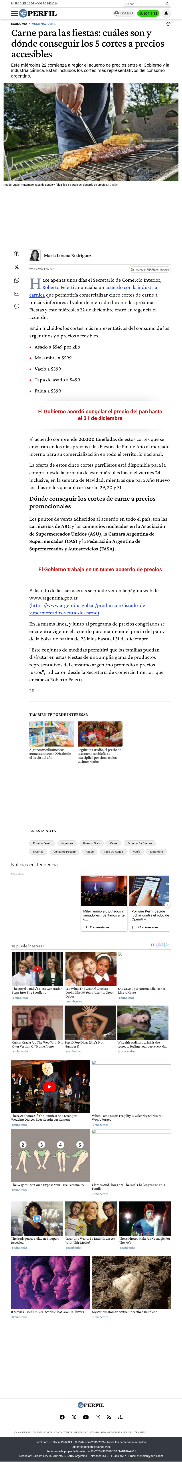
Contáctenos (63, 1432)
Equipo (94, 1432)
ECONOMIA (19, 24)
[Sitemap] (120, 1417)
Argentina (67, 843)
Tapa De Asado (113, 851)
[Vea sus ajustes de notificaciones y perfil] (166, 13)
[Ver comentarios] (167, 24)
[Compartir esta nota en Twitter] (17, 267)
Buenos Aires (91, 843)
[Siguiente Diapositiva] (167, 905)
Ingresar (126, 13)
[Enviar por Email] (17, 294)
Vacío (136, 851)
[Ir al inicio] (38, 13)
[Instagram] (98, 1417)
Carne (113, 843)
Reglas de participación (116, 1432)
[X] (74, 1417)
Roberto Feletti (58, 287)
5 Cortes (38, 851)
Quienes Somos (42, 1432)
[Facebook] (62, 1417)
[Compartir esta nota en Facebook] (17, 254)
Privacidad (81, 1432)
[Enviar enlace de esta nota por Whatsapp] (17, 280)
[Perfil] (91, 1407)
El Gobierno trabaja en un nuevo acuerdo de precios (100, 569)
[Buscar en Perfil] (167, 4)
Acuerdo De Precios (139, 843)
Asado (90, 851)
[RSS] (109, 1417)
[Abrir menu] (14, 13)
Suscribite (148, 13)
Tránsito (140, 1432)
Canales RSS (22, 1432)
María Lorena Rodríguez (67, 255)
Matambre (156, 851)
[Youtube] (86, 1417)
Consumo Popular (64, 851)
